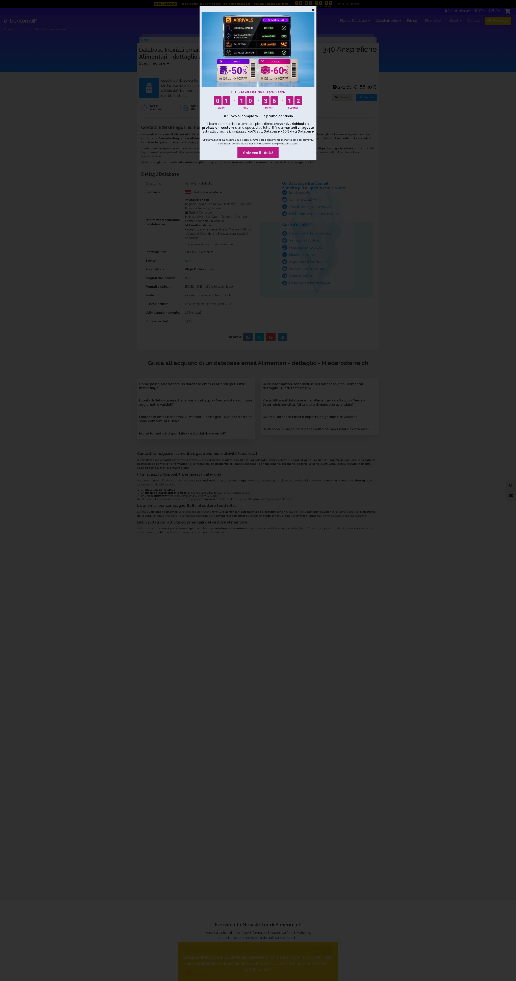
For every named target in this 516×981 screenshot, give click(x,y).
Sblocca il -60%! (258, 152)
